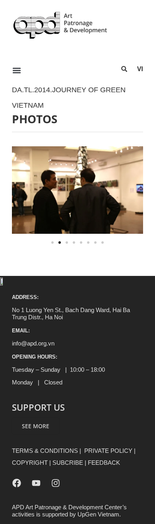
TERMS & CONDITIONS (45, 450)
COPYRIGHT (30, 462)
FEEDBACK (104, 462)
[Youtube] (36, 483)
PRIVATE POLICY (108, 450)
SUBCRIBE (67, 462)
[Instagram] (55, 483)
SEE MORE (35, 426)
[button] (16, 70)
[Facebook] (16, 483)
